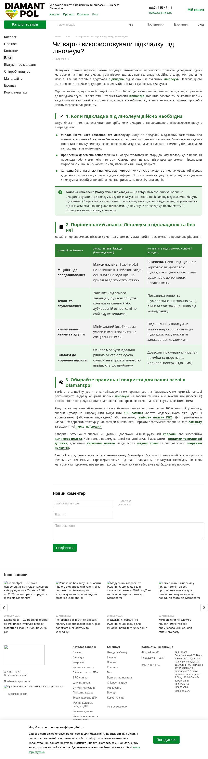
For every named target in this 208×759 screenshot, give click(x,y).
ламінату (195, 422)
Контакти (83, 14)
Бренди (10, 85)
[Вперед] (204, 607)
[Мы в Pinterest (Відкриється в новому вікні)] (123, 14)
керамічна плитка (101, 443)
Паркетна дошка (83, 692)
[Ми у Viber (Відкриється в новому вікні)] (128, 14)
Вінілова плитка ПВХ (85, 672)
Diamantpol (137, 96)
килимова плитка (68, 439)
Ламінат (77, 652)
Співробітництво (17, 71)
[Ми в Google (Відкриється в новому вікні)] (132, 14)
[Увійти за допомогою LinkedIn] (148, 502)
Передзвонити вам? (160, 12)
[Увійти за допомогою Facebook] (135, 502)
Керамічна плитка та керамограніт (85, 718)
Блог (95, 14)
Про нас (68, 14)
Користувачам (15, 92)
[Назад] (4, 607)
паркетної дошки (89, 426)
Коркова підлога (83, 711)
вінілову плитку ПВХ (155, 417)
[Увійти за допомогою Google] (142, 502)
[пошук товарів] (53, 24)
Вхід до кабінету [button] (117, 652)
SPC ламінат (133, 413)
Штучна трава (81, 682)
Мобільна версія (17, 693)
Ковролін (78, 662)
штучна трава (147, 443)
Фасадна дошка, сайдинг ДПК (83, 704)
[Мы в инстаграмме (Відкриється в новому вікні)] (118, 14)
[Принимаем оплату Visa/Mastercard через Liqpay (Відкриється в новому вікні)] (34, 686)
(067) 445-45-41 (160, 8)
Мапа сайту (13, 79)
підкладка (116, 79)
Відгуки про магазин (20, 65)
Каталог (55, 14)
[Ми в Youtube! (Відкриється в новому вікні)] (113, 14)
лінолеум (171, 79)
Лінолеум (78, 657)
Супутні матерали (84, 687)
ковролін (170, 434)
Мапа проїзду (182, 691)
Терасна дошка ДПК (85, 697)
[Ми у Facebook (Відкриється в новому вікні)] (108, 14)
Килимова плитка (83, 667)
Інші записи (15, 574)
